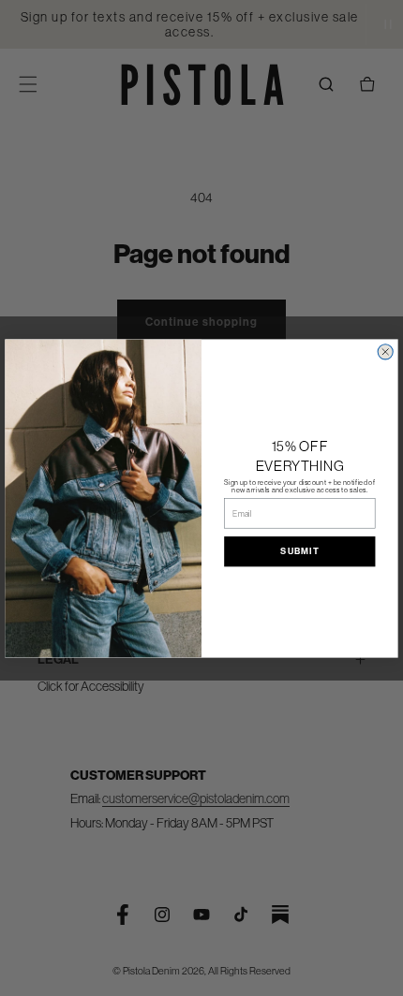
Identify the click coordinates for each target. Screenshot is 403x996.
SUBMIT (299, 551)
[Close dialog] (385, 351)
